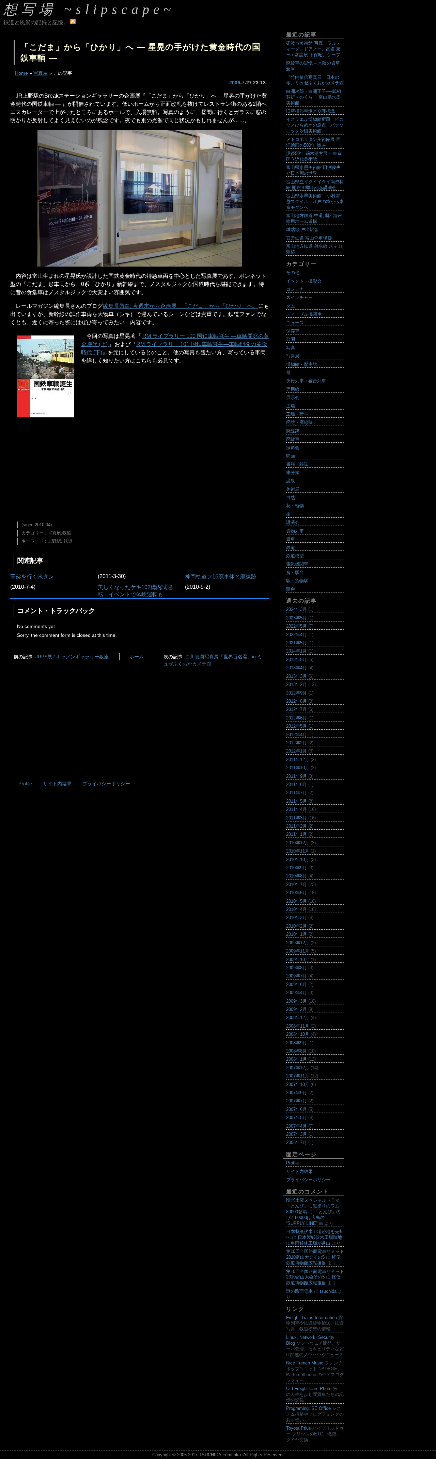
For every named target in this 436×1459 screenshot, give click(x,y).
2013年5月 (296, 659)
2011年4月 (296, 809)
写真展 (40, 73)
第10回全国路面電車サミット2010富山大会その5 (315, 1254)
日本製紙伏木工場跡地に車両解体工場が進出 (314, 1240)
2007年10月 (297, 1084)
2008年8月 (296, 1051)
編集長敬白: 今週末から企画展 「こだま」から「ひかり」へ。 (180, 306)
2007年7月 (296, 1100)
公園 (290, 339)
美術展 (292, 489)
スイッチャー (299, 297)
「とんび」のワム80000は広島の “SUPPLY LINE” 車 (313, 1217)
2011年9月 (296, 776)
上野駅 (54, 541)
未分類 (292, 472)
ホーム (136, 656)
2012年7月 (296, 709)
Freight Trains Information (311, 1317)
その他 (292, 272)
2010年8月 (296, 875)
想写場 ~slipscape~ (89, 9)
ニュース (295, 322)
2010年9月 (296, 867)
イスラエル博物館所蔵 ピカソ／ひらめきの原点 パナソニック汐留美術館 (315, 125)
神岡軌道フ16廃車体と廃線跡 (220, 577)
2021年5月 (296, 642)
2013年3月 (296, 676)
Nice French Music (304, 1362)
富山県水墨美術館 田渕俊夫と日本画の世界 (313, 170)
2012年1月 (296, 751)
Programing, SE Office (308, 1408)
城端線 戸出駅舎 (302, 229)
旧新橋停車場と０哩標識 (310, 111)
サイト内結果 (57, 783)
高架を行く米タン (32, 577)
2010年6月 (296, 892)
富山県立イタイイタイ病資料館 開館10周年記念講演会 (315, 184)
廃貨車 (292, 439)
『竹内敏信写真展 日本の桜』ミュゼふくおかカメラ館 (315, 80)
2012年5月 (296, 726)
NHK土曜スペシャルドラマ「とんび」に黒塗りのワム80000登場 (313, 1206)
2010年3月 (296, 917)
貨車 (290, 539)
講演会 (292, 522)
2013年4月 (296, 667)
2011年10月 (297, 767)
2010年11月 (297, 851)
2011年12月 (297, 759)
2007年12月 (297, 1067)
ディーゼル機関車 (304, 314)
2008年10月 (297, 1034)
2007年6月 (296, 1109)
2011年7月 (296, 792)
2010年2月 (296, 926)
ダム (290, 306)
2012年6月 (296, 717)
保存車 (292, 330)
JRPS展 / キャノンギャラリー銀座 (72, 656)
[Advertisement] (139, 468)
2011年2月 (296, 826)
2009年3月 (296, 1001)
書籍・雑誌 (297, 464)
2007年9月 (296, 1092)
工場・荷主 (297, 414)
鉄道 (66, 532)
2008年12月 (297, 1017)
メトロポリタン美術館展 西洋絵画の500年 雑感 (313, 142)
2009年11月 (297, 951)
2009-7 (237, 82)
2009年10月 (297, 959)
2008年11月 (297, 1026)
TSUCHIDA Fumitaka (220, 1454)
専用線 (292, 389)
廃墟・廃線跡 (299, 422)
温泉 (290, 480)
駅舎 (290, 589)
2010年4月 (296, 909)
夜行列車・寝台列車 (306, 380)
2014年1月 (296, 651)
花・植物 (295, 505)
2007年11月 (297, 1075)
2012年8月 (296, 701)
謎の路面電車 (299, 1291)
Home (21, 73)
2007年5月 (296, 1117)
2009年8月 (296, 967)
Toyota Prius (298, 1428)
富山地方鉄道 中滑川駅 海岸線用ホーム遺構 (314, 218)
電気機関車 (297, 564)
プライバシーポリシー (106, 783)
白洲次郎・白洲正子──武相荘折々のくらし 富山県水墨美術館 (313, 97)
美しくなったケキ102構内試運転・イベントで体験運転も (135, 590)
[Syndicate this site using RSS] (73, 22)
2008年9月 (296, 1042)
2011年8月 (296, 784)
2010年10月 (297, 859)
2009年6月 (296, 984)
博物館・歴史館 (301, 364)
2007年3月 (296, 1134)
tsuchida (328, 1291)
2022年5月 (296, 626)
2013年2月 (296, 684)
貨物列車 (295, 530)
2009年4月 (296, 992)
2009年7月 (296, 975)
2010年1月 (296, 934)
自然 (290, 497)
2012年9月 (296, 693)
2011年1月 (296, 834)
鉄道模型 (295, 555)
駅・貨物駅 (297, 580)
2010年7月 (296, 884)
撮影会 (292, 447)
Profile (25, 783)
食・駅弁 (295, 572)
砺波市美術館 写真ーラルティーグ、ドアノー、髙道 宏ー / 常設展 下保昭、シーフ (313, 49)
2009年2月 (296, 1009)
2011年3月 (296, 817)
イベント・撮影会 (304, 281)
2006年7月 (296, 1142)
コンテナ (295, 289)
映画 (290, 455)
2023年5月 (296, 617)
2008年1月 (296, 1059)
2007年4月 (296, 1126)
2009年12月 (297, 942)
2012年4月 (296, 734)
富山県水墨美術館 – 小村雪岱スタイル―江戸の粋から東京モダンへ (315, 201)
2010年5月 (296, 901)
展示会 (292, 397)
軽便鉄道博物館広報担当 (313, 1260)
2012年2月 (296, 742)
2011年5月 (296, 801)
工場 (290, 406)
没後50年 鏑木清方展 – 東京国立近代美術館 (314, 156)
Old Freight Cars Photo (308, 1388)
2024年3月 (296, 609)
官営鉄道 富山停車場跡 (309, 238)
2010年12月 (297, 842)
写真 (290, 347)
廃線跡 (292, 430)
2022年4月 (296, 634)
